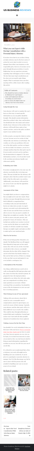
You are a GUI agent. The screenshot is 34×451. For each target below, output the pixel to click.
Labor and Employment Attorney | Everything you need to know (14, 97)
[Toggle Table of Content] (27, 90)
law (4, 418)
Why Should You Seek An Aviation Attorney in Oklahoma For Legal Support (16, 94)
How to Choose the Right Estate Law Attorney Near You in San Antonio (15, 101)
